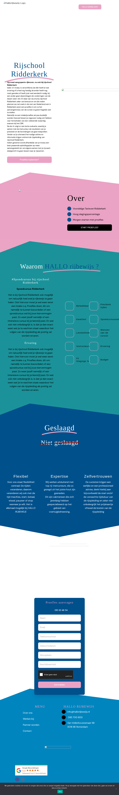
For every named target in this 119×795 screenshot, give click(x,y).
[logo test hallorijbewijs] (15, 3)
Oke (60, 791)
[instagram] (23, 779)
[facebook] (17, 779)
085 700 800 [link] (75, 717)
